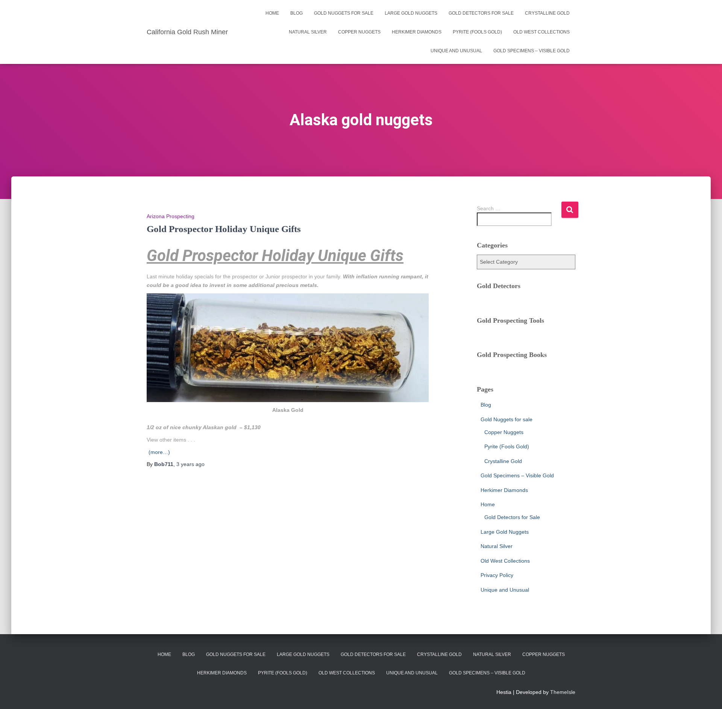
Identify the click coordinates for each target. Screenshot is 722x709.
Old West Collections (541, 32)
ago (190, 464)
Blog (296, 13)
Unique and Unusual (456, 50)
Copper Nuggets (359, 32)
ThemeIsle (562, 692)
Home (272, 13)
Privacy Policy (497, 575)
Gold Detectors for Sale (481, 13)
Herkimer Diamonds (416, 32)
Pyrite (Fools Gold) (477, 32)
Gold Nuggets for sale (343, 13)
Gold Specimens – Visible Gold (531, 50)
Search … (489, 208)
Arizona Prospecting (170, 216)
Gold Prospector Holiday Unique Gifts (224, 229)
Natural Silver (308, 32)
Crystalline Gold (547, 13)
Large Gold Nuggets (411, 13)
